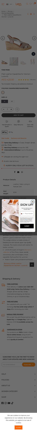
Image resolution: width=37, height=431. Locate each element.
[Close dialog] (33, 202)
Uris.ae (26, 219)
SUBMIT (26, 226)
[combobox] (22, 213)
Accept (18, 427)
